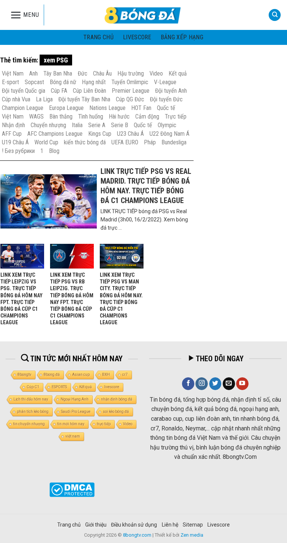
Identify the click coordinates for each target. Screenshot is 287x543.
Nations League (107, 108)
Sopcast (34, 82)
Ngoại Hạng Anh (75, 399)
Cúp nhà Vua (16, 99)
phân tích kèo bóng (33, 411)
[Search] (275, 15)
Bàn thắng (60, 116)
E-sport (10, 82)
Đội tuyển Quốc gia (23, 91)
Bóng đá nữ (63, 82)
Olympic (167, 125)
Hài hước (119, 116)
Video (156, 73)
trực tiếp (104, 424)
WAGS (36, 116)
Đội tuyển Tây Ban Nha (84, 99)
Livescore (218, 525)
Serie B (119, 125)
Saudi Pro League (75, 411)
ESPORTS (59, 387)
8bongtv (24, 374)
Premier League (130, 91)
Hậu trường (130, 73)
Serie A (96, 125)
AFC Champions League (55, 134)
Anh (33, 73)
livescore (137, 37)
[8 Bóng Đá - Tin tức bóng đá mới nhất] (143, 15)
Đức (82, 73)
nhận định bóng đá (116, 399)
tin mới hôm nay (70, 424)
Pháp (150, 142)
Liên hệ (170, 525)
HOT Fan (141, 108)
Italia (77, 125)
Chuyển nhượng (48, 125)
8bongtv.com (137, 535)
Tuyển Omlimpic (129, 82)
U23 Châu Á (130, 134)
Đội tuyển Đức (166, 99)
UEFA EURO (124, 142)
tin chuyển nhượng (29, 424)
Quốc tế (166, 108)
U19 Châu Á (15, 142)
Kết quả (178, 73)
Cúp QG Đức (130, 99)
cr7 (125, 374)
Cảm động (147, 116)
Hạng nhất (94, 82)
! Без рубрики (18, 151)
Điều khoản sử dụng (134, 525)
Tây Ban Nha (57, 73)
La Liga (44, 99)
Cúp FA (59, 91)
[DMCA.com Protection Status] (72, 489)
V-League (165, 82)
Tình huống (90, 116)
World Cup (46, 142)
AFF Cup (12, 134)
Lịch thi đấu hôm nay (30, 399)
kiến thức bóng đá (85, 142)
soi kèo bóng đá (116, 411)
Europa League (66, 108)
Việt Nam (13, 73)
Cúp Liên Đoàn (89, 91)
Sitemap (193, 525)
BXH (106, 374)
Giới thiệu (96, 525)
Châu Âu (102, 73)
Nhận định (13, 125)
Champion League (22, 108)
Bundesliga (173, 142)
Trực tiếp (175, 116)
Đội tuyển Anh (171, 91)
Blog (54, 151)
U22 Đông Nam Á (169, 134)
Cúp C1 (33, 387)
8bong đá (52, 374)
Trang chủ (98, 37)
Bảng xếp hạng (182, 37)
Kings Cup (99, 134)
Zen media (191, 535)
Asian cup (81, 374)
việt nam (72, 436)
